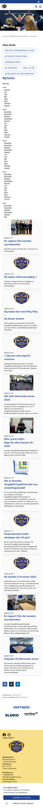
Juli (5, 92)
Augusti (7, 90)
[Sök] (36, 6)
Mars (6, 101)
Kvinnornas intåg (12, 62)
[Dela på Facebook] (5, 684)
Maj (5, 96)
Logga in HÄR (8, 738)
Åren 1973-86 (28, 67)
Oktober (7, 116)
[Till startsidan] (4, 9)
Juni (5, 94)
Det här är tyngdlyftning (16, 56)
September (8, 118)
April (6, 99)
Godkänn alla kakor (21, 797)
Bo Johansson (11, 67)
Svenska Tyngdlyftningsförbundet (15, 36)
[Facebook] (4, 735)
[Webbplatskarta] (38, 2)
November (8, 114)
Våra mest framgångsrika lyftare (19, 50)
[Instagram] (9, 735)
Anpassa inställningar (23, 803)
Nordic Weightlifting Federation (19, 73)
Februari (7, 103)
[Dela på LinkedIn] (17, 684)
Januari (7, 105)
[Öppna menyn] (40, 6)
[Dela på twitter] (11, 684)
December (7, 112)
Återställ (6, 83)
